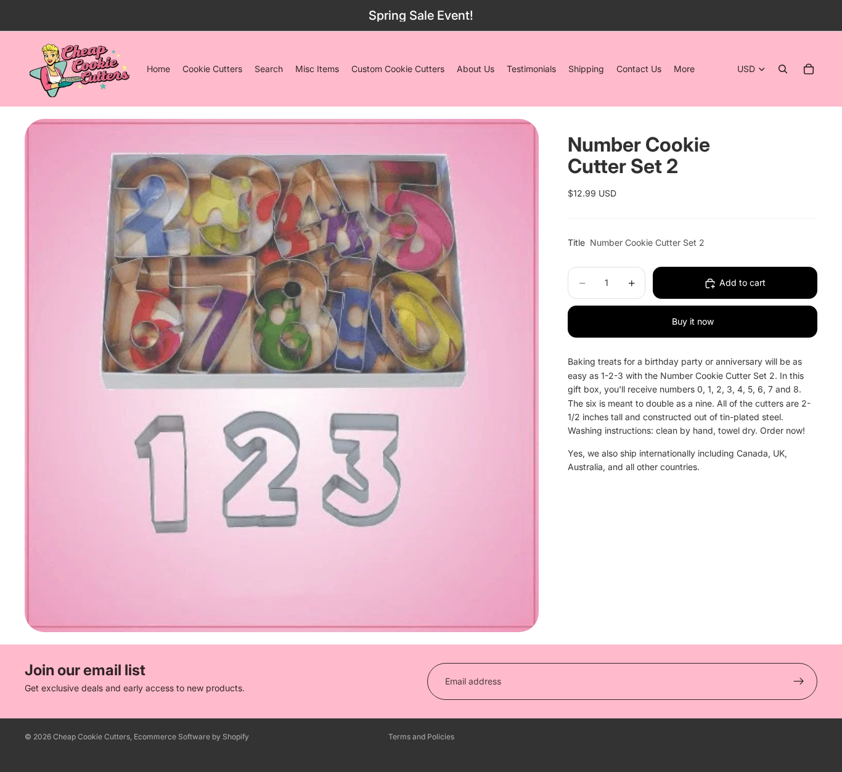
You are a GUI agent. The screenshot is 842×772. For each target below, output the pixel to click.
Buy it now (693, 322)
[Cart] (808, 69)
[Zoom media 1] (282, 375)
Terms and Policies (421, 736)
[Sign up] (799, 681)
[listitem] (684, 69)
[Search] (782, 69)
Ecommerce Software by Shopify (191, 736)
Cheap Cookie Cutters (91, 736)
